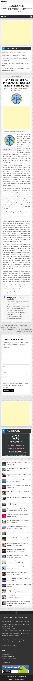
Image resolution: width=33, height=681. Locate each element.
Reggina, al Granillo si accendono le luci (13, 52)
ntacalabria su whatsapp (9, 645)
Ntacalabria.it (16, 5)
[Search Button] (16, 612)
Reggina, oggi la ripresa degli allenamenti (14, 55)
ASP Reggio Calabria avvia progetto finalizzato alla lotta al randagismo (16, 82)
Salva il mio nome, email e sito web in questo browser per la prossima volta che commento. (16, 385)
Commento (6, 347)
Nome (5, 366)
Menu (5, 1)
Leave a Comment (17, 90)
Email (5, 372)
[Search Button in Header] (31, 16)
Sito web (5, 377)
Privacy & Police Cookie (9, 658)
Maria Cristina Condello (11, 88)
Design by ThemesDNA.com (16, 679)
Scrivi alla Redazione (8, 656)
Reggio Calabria (17, 76)
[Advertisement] (17, 32)
